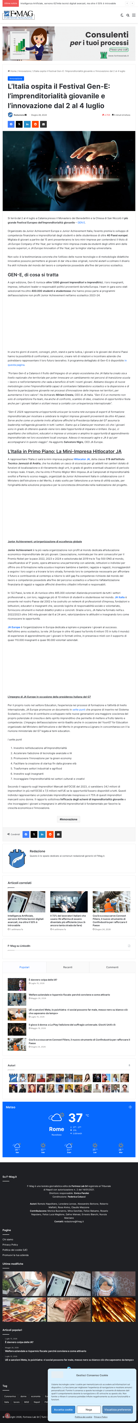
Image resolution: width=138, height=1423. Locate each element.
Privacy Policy (101, 1417)
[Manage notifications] (7, 1415)
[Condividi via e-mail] (43, 124)
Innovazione (25, 71)
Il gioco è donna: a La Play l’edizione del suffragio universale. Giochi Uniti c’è (72, 1024)
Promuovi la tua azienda (16, 1255)
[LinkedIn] (27, 124)
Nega (89, 1409)
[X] (19, 124)
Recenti (67, 967)
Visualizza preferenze (117, 1409)
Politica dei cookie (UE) (15, 1250)
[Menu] (133, 16)
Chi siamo (8, 1239)
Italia (6, 1402)
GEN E (81, 222)
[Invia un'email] (26, 115)
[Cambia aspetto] (122, 16)
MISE (26, 1402)
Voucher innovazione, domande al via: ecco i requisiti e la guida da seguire (60, 3)
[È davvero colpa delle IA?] (17, 984)
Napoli (37, 1402)
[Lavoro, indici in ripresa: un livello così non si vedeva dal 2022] (24, 1283)
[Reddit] (35, 124)
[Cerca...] (128, 16)
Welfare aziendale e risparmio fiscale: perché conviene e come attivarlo (69, 994)
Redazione (19, 115)
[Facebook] (11, 124)
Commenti (112, 967)
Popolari (24, 967)
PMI (46, 1402)
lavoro (17, 1402)
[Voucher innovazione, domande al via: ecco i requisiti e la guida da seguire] (113, 1283)
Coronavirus (10, 1396)
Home (13, 71)
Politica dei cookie (83, 1417)
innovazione (69, 819)
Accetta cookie (63, 1409)
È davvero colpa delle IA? (43, 979)
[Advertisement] (69, 325)
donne (23, 1396)
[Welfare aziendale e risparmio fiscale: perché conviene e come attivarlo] (17, 999)
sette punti (79, 709)
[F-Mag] (18, 15)
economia (35, 1396)
